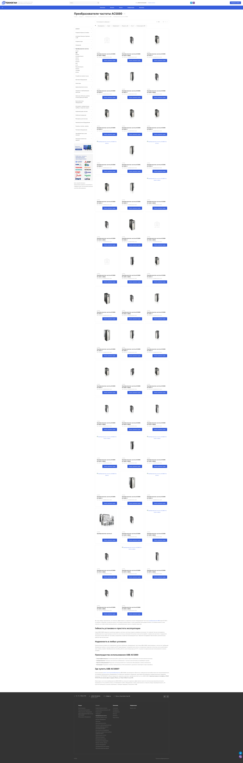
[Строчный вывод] (165, 22)
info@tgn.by (108, 696)
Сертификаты (116, 710)
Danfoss (77, 54)
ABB (76, 52)
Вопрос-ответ (133, 708)
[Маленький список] (157, 22)
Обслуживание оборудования (84, 716)
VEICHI (77, 58)
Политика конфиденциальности (162, 758)
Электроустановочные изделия (81, 139)
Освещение (78, 45)
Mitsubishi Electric (79, 66)
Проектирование (81, 708)
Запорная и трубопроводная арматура (82, 91)
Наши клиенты (116, 717)
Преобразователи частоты (82, 48)
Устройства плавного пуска (82, 76)
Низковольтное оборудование (83, 122)
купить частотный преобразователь (111, 672)
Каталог (98, 705)
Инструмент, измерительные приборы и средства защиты (82, 107)
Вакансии (115, 713)
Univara (77, 72)
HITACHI (77, 61)
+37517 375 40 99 (141, 2)
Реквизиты (115, 715)
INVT (76, 63)
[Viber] (194, 3)
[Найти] (99, 3)
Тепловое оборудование (81, 129)
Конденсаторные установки (82, 32)
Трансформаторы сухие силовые (81, 134)
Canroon (77, 59)
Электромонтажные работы (84, 710)
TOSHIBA (77, 70)
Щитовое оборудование (81, 79)
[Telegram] (191, 3)
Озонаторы (78, 83)
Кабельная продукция (81, 115)
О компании (115, 708)
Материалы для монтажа (82, 118)
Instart (76, 51)
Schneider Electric (79, 56)
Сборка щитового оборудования (85, 711)
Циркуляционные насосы (82, 87)
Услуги (80, 705)
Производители (116, 711)
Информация (133, 705)
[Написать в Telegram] (240, 753)
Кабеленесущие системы (82, 111)
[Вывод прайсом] (167, 22)
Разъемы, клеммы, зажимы (82, 126)
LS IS (76, 65)
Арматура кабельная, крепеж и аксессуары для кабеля (83, 96)
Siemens (77, 68)
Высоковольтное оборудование (80, 101)
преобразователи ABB (154, 620)
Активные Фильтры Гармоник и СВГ (83, 37)
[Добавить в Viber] (240, 756)
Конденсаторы (79, 41)
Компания (115, 705)
